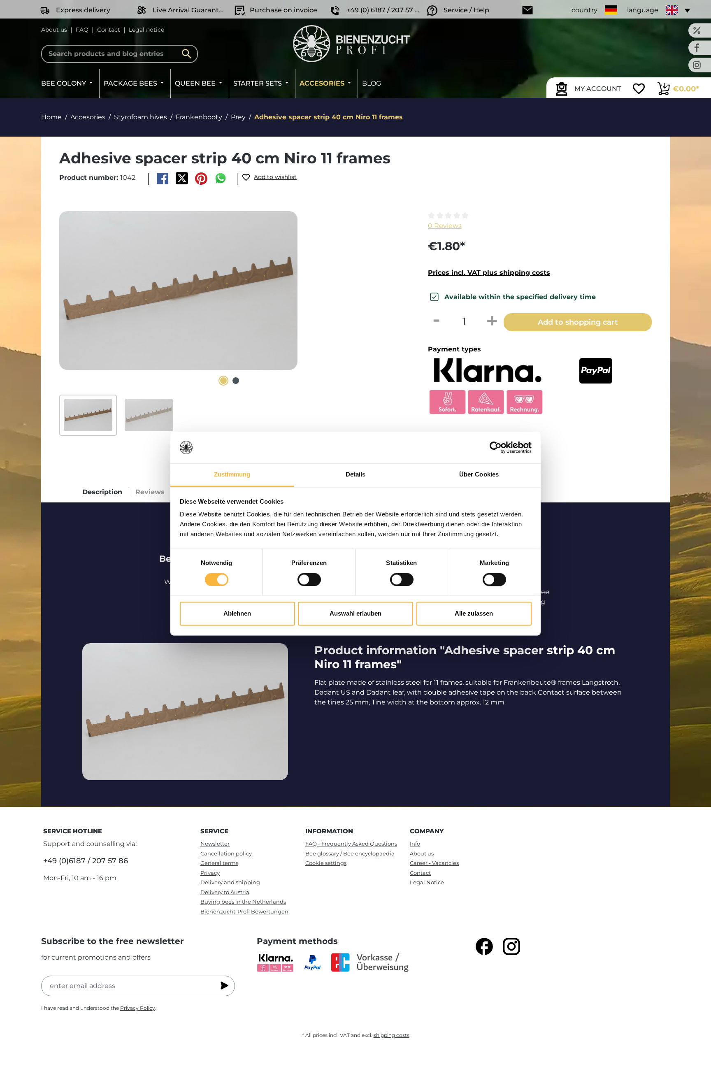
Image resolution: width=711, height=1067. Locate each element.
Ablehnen (237, 613)
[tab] (102, 492)
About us (54, 29)
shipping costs (391, 1035)
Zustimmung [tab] (232, 474)
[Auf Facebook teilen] (162, 178)
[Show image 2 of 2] (235, 380)
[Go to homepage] (351, 43)
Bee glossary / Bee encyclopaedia (350, 853)
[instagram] (511, 946)
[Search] (189, 54)
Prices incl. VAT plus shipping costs (489, 273)
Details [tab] (356, 474)
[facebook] (484, 946)
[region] (229, 323)
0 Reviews (445, 226)
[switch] (309, 579)
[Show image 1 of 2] (223, 380)
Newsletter (215, 843)
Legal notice (146, 29)
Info (415, 843)
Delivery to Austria (224, 892)
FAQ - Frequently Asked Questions (351, 843)
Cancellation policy (226, 853)
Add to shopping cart (578, 322)
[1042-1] (178, 290)
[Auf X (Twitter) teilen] (181, 178)
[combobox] (119, 54)
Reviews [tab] (150, 492)
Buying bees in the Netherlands (243, 901)
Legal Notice (427, 882)
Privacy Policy (137, 1008)
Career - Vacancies (434, 863)
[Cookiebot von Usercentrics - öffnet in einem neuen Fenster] (496, 447)
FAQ (82, 29)
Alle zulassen (474, 613)
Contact (108, 29)
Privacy (210, 872)
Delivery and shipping (230, 882)
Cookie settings (325, 863)
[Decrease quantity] (436, 321)
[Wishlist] (638, 89)
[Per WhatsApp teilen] (220, 178)
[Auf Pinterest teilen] (201, 178)
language (642, 10)
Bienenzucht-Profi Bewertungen (244, 911)
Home (51, 117)
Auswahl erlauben (355, 613)
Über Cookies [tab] (479, 474)
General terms (219, 863)
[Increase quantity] (492, 321)
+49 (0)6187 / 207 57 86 (85, 860)
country (584, 10)
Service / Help (466, 10)
